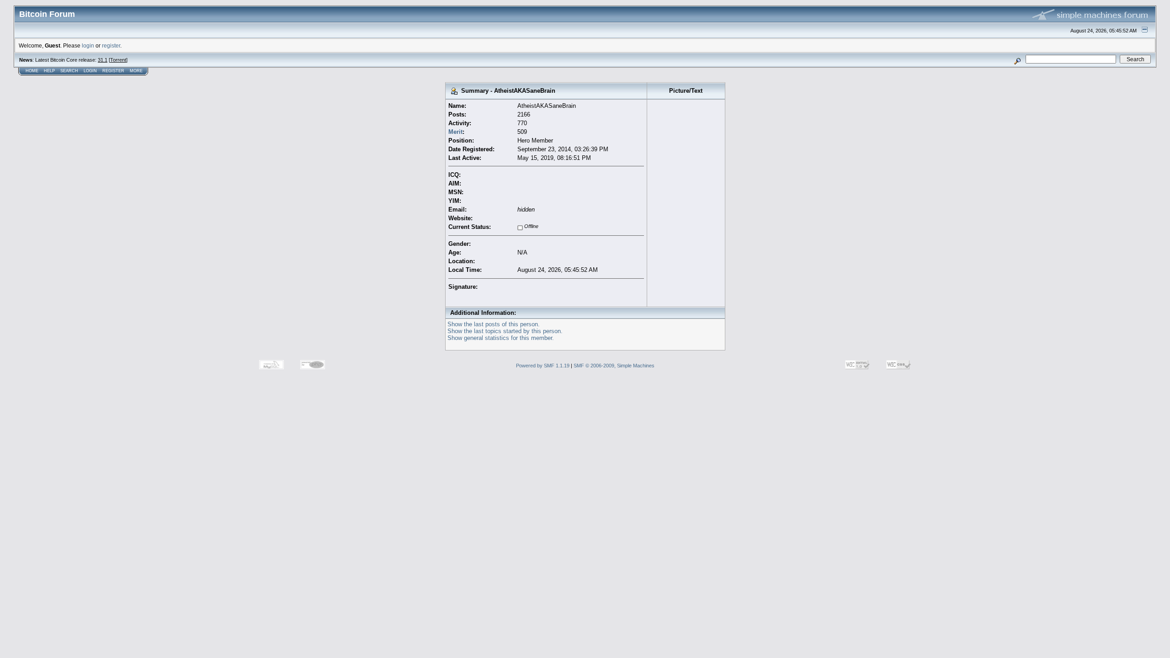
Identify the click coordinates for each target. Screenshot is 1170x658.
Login (90, 71)
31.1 (102, 60)
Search (69, 71)
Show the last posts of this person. (493, 324)
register (111, 45)
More (136, 71)
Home (32, 71)
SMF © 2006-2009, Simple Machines (614, 365)
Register (113, 71)
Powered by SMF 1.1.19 (542, 365)
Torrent (118, 60)
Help (49, 71)
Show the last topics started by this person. (505, 331)
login (88, 45)
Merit (455, 131)
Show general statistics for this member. (500, 337)
